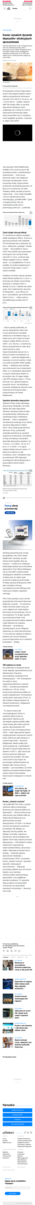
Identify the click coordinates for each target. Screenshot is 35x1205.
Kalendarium (21, 1167)
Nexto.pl (20, 1156)
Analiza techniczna (17, 1110)
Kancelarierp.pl (22, 1160)
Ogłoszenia (6, 1154)
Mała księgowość (23, 1158)
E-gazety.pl (21, 1154)
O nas (4, 1138)
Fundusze (17, 1119)
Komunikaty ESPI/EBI (17, 1124)
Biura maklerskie (19, 786)
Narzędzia (8, 1105)
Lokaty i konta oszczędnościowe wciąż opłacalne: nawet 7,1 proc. (21, 655)
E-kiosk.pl (20, 1152)
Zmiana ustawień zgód (25, 1140)
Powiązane (5, 957)
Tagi (26, 957)
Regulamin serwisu (23, 1142)
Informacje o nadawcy (24, 1144)
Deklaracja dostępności (25, 1146)
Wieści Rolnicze (22, 1162)
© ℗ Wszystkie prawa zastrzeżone (13, 946)
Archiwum (6, 1158)
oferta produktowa (8, 1170)
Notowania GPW (17, 1115)
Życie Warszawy (22, 1164)
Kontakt (5, 1140)
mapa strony (6, 1167)
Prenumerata (7, 1156)
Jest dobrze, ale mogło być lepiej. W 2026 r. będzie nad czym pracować (22, 791)
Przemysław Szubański (10, 86)
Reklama (5, 1152)
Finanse (15, 8)
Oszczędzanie (7, 30)
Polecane (12, 957)
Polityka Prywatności (24, 1138)
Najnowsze (20, 957)
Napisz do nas (7, 1142)
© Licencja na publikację (10, 944)
